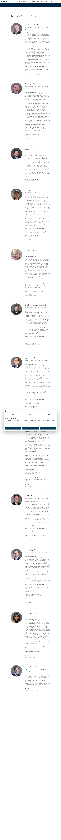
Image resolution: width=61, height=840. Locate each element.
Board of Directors (20, 10)
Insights (42, 1)
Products (20, 1)
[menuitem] (14, 5)
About (51, 1)
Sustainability (26, 1)
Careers (37, 1)
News (47, 1)
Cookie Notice (29, 423)
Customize (30, 428)
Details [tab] (30, 414)
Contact (55, 1)
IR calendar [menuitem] (51, 5)
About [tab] (48, 414)
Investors (33, 1)
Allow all (48, 428)
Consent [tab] (12, 414)
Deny (13, 428)
